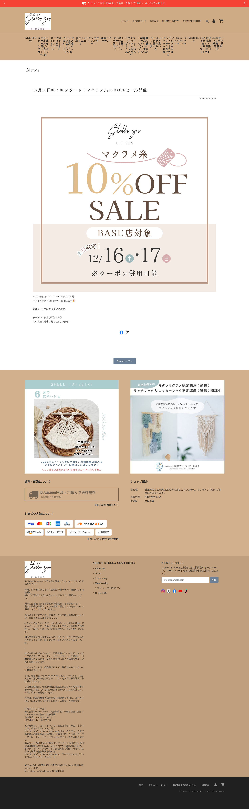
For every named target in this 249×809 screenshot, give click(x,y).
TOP (141, 785)
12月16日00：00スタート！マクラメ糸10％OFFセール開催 (90, 90)
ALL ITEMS (31, 39)
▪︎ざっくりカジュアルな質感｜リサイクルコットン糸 (68, 45)
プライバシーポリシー (158, 785)
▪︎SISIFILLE (193, 39)
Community (170, 21)
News (154, 21)
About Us (139, 21)
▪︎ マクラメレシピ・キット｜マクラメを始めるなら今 (130, 46)
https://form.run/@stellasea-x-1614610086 (44, 771)
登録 (214, 579)
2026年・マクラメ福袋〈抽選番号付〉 (218, 44)
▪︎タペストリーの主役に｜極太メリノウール (118, 44)
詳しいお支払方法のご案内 (104, 539)
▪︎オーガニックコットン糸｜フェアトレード (56, 44)
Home (125, 21)
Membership (192, 21)
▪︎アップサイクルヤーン (93, 41)
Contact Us (101, 593)
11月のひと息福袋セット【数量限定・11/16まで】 (205, 45)
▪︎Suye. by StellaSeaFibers (181, 41)
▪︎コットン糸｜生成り (81, 41)
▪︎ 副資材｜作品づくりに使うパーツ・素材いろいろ (143, 45)
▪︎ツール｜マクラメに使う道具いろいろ (156, 44)
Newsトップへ (124, 361)
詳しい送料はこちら (108, 505)
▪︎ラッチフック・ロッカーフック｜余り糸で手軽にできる (168, 46)
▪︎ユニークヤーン (106, 39)
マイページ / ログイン (108, 588)
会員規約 (205, 785)
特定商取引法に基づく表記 (184, 785)
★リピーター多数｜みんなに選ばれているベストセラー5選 (43, 46)
